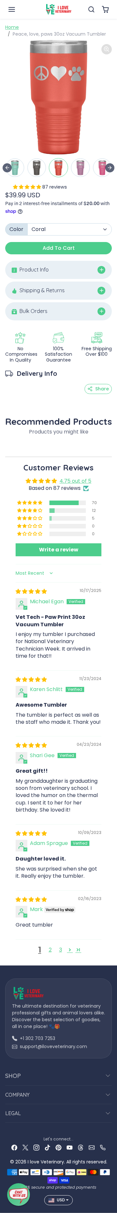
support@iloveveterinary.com (53, 1046)
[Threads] (80, 1147)
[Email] (91, 1147)
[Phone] (102, 1147)
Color (16, 229)
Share (102, 389)
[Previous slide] (7, 167)
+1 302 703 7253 (37, 1038)
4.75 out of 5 (75, 481)
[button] (18, 9)
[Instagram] (36, 1147)
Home (12, 27)
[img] (31, 591)
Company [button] (17, 1095)
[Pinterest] (58, 1147)
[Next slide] (109, 167)
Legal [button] (13, 1113)
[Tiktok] (47, 1147)
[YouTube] (69, 1147)
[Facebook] (14, 1147)
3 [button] (60, 949)
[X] (25, 1147)
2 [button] (50, 949)
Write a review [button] (58, 549)
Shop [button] (13, 1076)
